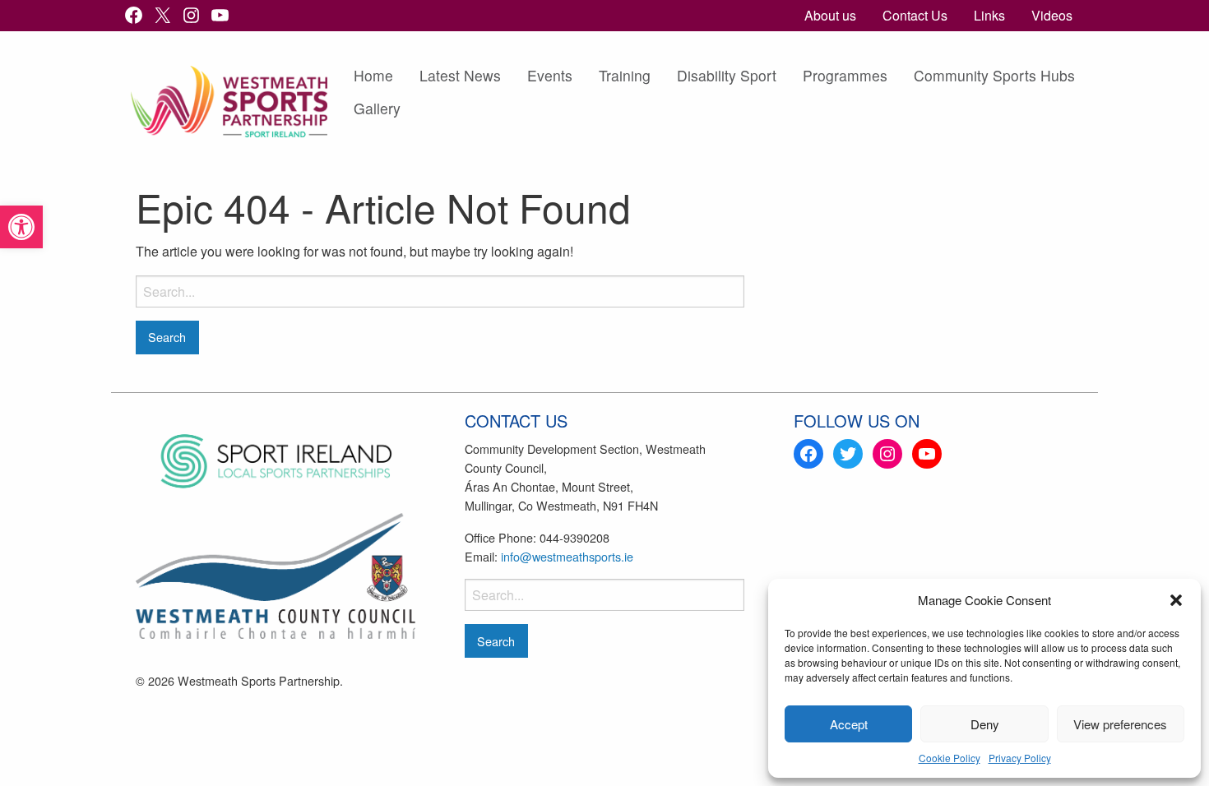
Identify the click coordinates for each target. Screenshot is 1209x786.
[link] (21, 227)
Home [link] (373, 75)
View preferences (1120, 724)
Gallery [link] (377, 108)
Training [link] (625, 75)
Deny (984, 724)
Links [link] (989, 15)
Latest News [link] (460, 75)
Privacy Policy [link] (1020, 758)
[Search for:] (440, 291)
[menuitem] (830, 15)
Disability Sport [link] (726, 75)
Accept (849, 724)
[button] (1176, 600)
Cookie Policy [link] (949, 758)
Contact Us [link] (914, 15)
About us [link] (830, 15)
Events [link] (549, 75)
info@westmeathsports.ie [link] (567, 556)
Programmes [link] (845, 75)
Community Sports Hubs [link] (994, 75)
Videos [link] (1051, 15)
